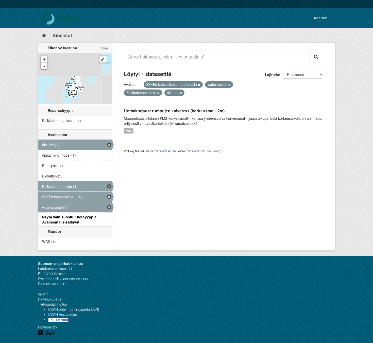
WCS (128, 131)
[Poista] (199, 85)
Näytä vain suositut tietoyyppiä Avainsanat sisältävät (69, 219)
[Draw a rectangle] (102, 59)
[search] (316, 56)
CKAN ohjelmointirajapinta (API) (73, 309)
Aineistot (320, 17)
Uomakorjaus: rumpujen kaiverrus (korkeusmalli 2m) (174, 111)
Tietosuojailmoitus (52, 304)
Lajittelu (272, 74)
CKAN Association (62, 314)
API (164, 151)
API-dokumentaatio (207, 151)
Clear (104, 48)
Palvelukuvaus (49, 299)
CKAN (46, 332)
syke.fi (43, 293)
